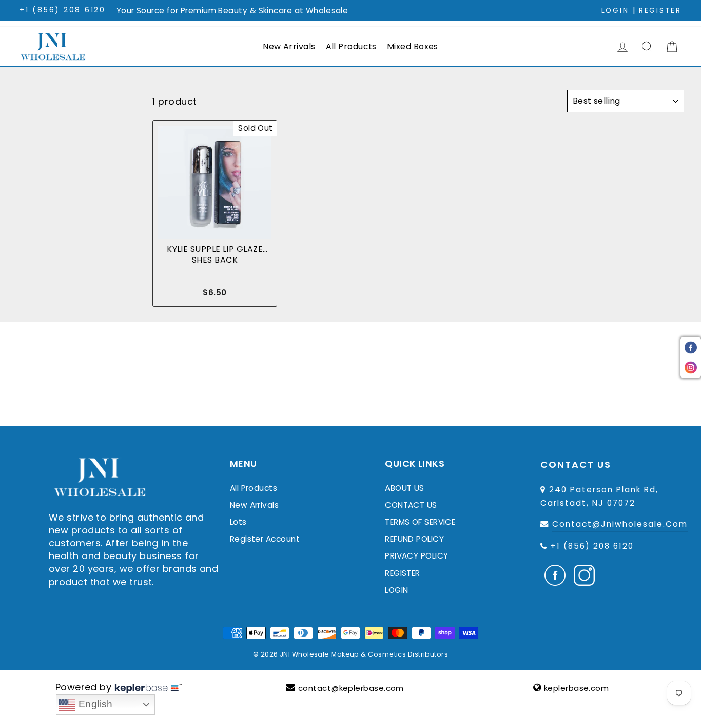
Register (660, 10)
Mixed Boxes (412, 46)
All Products (351, 46)
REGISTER (402, 573)
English (94, 704)
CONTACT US (411, 505)
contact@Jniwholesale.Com (620, 524)
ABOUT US (404, 488)
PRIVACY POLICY (416, 555)
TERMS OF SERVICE (420, 522)
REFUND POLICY (414, 538)
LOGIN (396, 590)
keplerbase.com (576, 688)
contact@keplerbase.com (351, 688)
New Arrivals (289, 46)
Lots (238, 522)
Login (615, 10)
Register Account (265, 538)
